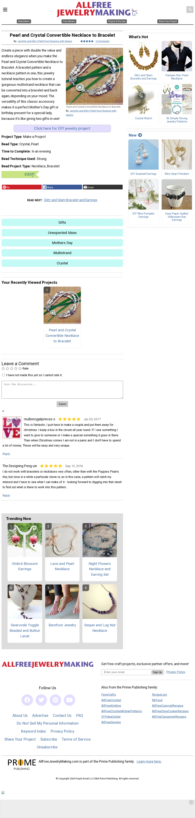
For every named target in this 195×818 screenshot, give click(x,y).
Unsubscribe (47, 747)
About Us (20, 715)
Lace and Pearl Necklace (62, 566)
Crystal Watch (143, 118)
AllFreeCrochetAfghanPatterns (121, 711)
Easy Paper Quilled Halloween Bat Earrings (176, 217)
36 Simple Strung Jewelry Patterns (176, 120)
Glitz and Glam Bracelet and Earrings (70, 200)
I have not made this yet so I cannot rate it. (34, 375)
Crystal (62, 263)
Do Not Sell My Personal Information (47, 723)
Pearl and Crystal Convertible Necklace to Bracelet (62, 335)
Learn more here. (149, 761)
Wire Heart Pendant (177, 174)
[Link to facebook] (27, 700)
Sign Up (157, 672)
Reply (6, 454)
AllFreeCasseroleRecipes (169, 717)
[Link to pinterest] (55, 700)
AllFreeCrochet (111, 700)
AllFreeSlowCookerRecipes (170, 711)
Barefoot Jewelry (62, 625)
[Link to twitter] (41, 700)
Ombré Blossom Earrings (25, 566)
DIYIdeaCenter (111, 717)
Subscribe (48, 739)
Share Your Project (20, 739)
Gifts (62, 222)
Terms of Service (76, 739)
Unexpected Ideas (62, 233)
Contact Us (62, 715)
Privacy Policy (62, 731)
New (133, 135)
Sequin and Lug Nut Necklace (99, 628)
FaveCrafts (108, 694)
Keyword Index (33, 731)
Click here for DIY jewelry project (62, 128)
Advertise (40, 715)
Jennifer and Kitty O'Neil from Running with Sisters (45, 41)
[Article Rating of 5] (87, 41)
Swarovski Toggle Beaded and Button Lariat (25, 630)
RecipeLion (159, 694)
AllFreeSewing (111, 722)
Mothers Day (62, 243)
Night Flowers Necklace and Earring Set (100, 569)
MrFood (157, 700)
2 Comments (102, 41)
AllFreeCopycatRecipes (167, 706)
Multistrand (62, 253)
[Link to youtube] (69, 700)
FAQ (79, 715)
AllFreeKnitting (111, 706)
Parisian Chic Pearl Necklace (176, 77)
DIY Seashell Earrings (144, 174)
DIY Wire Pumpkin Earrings (143, 215)
